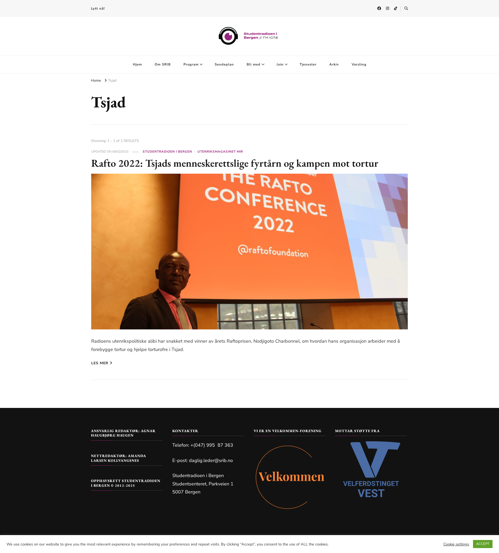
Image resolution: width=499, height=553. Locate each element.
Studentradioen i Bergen (167, 151)
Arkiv (334, 64)
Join (280, 64)
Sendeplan (224, 64)
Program (191, 64)
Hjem (137, 64)
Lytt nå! (98, 8)
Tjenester (308, 64)
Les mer (99, 363)
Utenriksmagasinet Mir (220, 151)
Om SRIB (163, 64)
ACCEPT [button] (482, 544)
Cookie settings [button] (456, 544)
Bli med (253, 64)
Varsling (359, 64)
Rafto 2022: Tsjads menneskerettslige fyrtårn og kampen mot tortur (234, 163)
